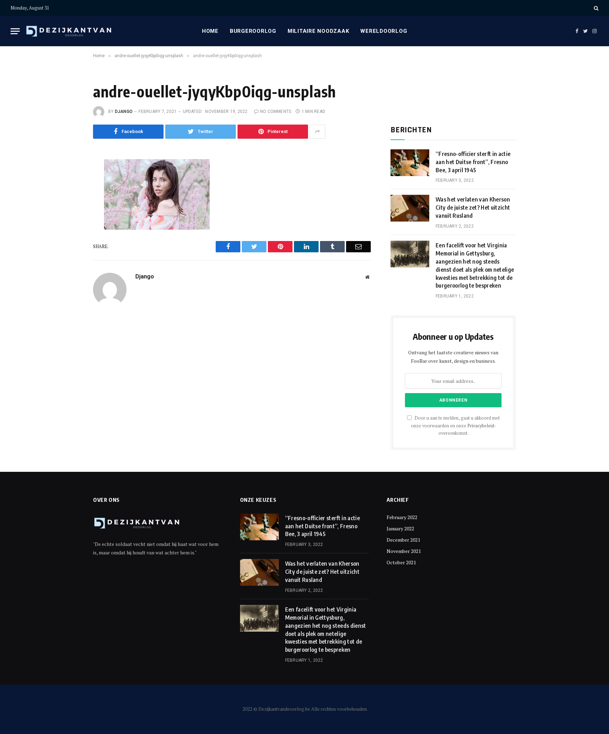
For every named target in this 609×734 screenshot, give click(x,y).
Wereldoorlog (383, 31)
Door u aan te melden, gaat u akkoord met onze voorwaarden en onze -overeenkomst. (455, 425)
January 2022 (400, 528)
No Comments (275, 111)
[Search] (595, 8)
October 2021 (401, 562)
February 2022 (402, 517)
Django (124, 111)
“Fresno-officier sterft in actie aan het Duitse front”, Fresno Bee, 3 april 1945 (473, 162)
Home (210, 31)
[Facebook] (69, 183)
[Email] (69, 247)
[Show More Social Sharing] (317, 132)
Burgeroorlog (253, 31)
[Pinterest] (69, 231)
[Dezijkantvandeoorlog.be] (69, 31)
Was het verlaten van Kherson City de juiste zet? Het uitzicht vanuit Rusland (473, 207)
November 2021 (404, 551)
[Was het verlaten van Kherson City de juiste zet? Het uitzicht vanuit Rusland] (409, 208)
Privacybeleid (480, 426)
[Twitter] (69, 199)
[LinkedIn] (69, 215)
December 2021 (403, 539)
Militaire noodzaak (318, 31)
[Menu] (15, 31)
